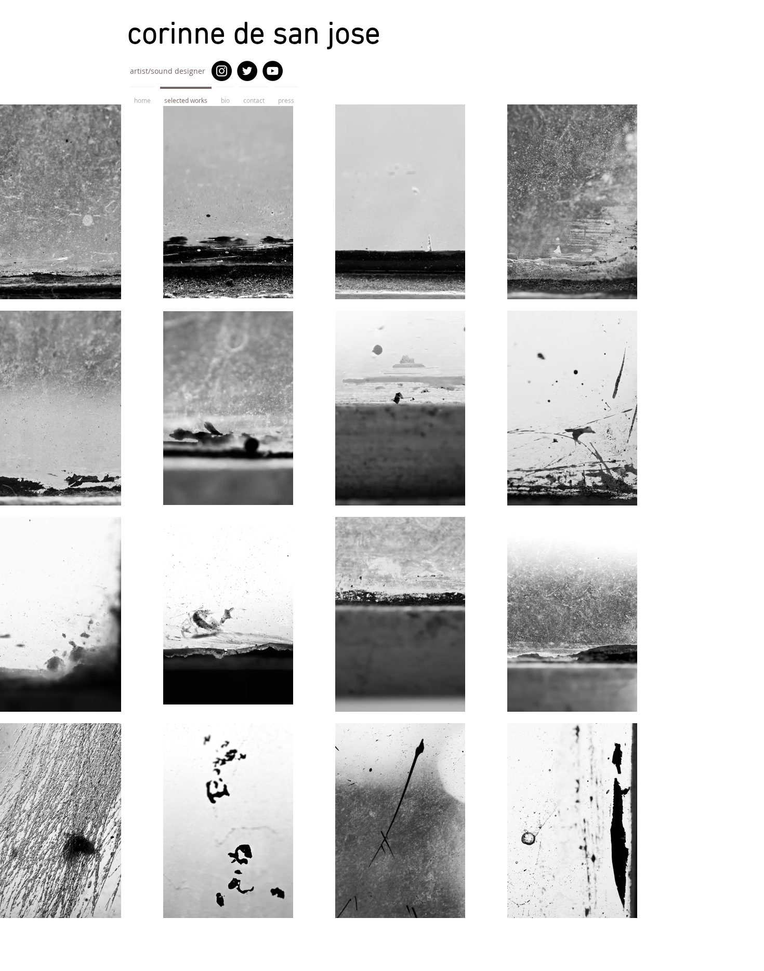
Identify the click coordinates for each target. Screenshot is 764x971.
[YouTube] (272, 71)
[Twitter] (247, 71)
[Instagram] (222, 71)
